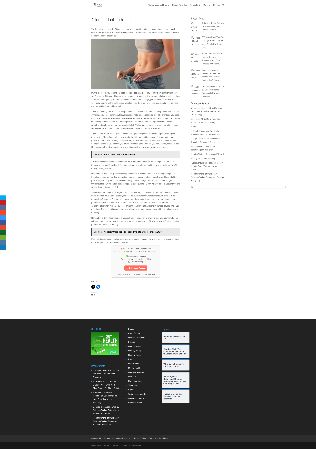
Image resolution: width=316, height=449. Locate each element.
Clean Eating (134, 333)
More (205, 5)
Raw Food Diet (134, 381)
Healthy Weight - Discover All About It (207, 154)
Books (131, 329)
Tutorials (194, 5)
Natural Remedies (179, 5)
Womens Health (135, 403)
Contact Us (96, 438)
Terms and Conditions (158, 438)
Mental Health (134, 368)
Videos (131, 390)
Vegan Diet (133, 385)
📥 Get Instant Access (135, 268)
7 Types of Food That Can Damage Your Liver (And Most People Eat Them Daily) (206, 111)
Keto (130, 359)
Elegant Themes (110, 445)
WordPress (136, 445)
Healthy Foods (134, 355)
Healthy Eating (134, 351)
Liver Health (133, 364)
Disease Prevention (137, 338)
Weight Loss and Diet (157, 5)
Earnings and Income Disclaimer (117, 438)
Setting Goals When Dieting (203, 159)
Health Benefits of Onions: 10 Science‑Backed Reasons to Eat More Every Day (207, 177)
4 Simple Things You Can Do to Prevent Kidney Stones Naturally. (106, 373)
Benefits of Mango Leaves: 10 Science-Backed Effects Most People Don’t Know (106, 410)
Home (193, 127)
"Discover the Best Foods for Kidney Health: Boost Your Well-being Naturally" (207, 166)
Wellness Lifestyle (136, 398)
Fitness (131, 342)
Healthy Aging (134, 346)
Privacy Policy (140, 438)
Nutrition (132, 377)
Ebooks (216, 5)
